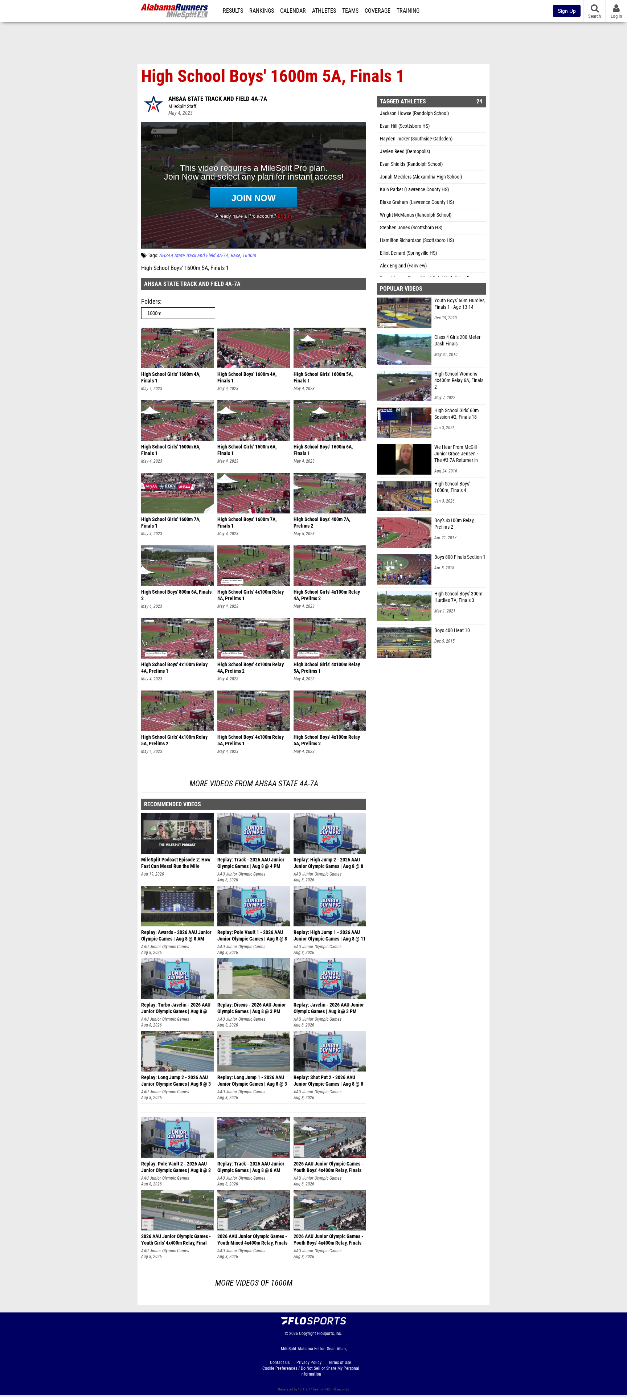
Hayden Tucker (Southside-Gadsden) (416, 139)
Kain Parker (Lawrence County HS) (414, 190)
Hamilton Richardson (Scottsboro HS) (417, 240)
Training (408, 11)
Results (233, 11)
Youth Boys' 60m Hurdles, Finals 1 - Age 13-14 (459, 304)
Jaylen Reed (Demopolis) (405, 151)
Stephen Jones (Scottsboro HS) (411, 228)
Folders (150, 301)
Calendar (293, 11)
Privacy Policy (308, 1362)
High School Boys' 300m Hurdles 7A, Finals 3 (458, 597)
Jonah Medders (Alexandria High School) (421, 177)
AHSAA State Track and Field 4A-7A (217, 98)
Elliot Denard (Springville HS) (408, 253)
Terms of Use (339, 1362)
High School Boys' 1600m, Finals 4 (452, 487)
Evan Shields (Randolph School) (411, 164)
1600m (249, 256)
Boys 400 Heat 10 (452, 630)
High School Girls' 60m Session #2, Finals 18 (456, 413)
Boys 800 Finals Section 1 (459, 557)
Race (235, 256)
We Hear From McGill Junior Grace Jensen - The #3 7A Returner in (456, 453)
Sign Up (567, 11)
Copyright (307, 1333)
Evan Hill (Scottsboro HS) (405, 126)
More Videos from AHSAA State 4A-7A (253, 783)
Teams (350, 11)
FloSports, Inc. (329, 1333)
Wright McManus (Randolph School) (415, 215)
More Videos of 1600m (253, 1282)
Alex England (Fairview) (403, 266)
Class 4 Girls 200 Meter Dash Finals (457, 340)
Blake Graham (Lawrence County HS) (417, 202)
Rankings (261, 11)
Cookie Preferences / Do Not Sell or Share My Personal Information (310, 1371)
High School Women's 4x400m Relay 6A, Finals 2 (458, 380)
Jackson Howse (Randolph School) (414, 113)
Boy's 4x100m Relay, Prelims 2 (454, 523)
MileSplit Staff (182, 106)
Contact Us (280, 1362)
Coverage (377, 11)
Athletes (324, 11)
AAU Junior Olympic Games (241, 874)
